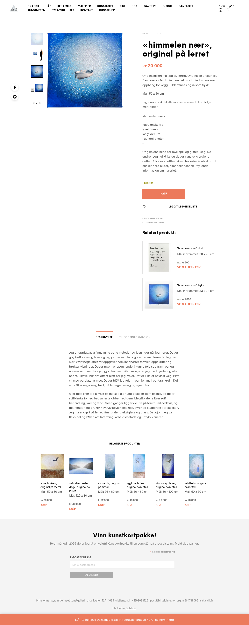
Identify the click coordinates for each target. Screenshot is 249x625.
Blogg (167, 6)
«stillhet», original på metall (195, 485)
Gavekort (186, 6)
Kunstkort (105, 6)
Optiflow (131, 608)
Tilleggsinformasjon (135, 337)
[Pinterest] (14, 96)
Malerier (84, 6)
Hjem (145, 34)
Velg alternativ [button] (189, 267)
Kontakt (86, 10)
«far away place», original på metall (166, 485)
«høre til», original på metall (109, 485)
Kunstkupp (107, 10)
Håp (48, 6)
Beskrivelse (104, 337)
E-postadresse (81, 558)
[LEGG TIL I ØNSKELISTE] (50, 479)
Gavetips (150, 6)
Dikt (122, 6)
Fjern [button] (170, 619)
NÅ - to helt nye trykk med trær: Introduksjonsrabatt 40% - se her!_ (121, 619)
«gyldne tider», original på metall (137, 485)
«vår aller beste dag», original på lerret (79, 487)
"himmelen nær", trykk (190, 285)
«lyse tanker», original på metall (50, 485)
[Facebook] (14, 87)
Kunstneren (36, 10)
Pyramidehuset (63, 10)
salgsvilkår (206, 600)
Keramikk (64, 6)
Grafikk (33, 6)
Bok (134, 6)
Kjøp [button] (43, 505)
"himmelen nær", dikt (190, 248)
